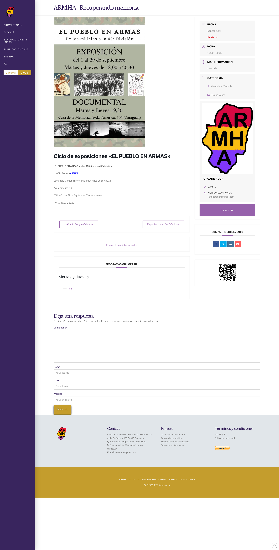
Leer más (212, 68)
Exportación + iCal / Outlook (163, 224)
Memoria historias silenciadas (175, 441)
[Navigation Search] (17, 64)
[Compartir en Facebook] (216, 244)
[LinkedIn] (230, 244)
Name (57, 366)
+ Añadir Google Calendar (79, 224)
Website (58, 393)
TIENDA (191, 479)
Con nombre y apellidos (172, 438)
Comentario (61, 327)
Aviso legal (220, 434)
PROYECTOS (125, 479)
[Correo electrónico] (238, 244)
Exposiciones (218, 95)
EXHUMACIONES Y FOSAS (154, 479)
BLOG (136, 479)
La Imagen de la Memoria (173, 434)
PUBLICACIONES (177, 479)
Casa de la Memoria (221, 86)
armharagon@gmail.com (221, 196)
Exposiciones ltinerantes (172, 445)
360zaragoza (163, 485)
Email (56, 380)
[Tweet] (223, 244)
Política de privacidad (225, 438)
